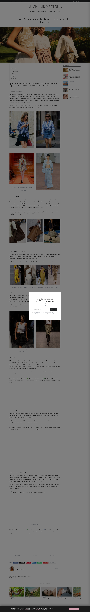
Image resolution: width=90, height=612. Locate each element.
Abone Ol (53, 309)
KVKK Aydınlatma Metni (43, 313)
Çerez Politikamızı (38, 609)
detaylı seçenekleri (24, 609)
